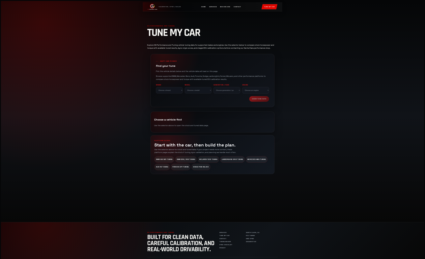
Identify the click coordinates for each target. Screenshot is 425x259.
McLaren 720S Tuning (208, 159)
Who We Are (225, 7)
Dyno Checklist (225, 245)
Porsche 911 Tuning (180, 167)
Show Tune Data (259, 99)
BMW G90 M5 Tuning (164, 159)
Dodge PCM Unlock (201, 167)
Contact (237, 7)
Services (213, 7)
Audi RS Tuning (162, 167)
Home (203, 7)
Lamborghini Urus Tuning (232, 159)
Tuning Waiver (225, 241)
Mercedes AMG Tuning (256, 159)
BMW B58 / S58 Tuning (186, 159)
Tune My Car (269, 7)
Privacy (222, 248)
